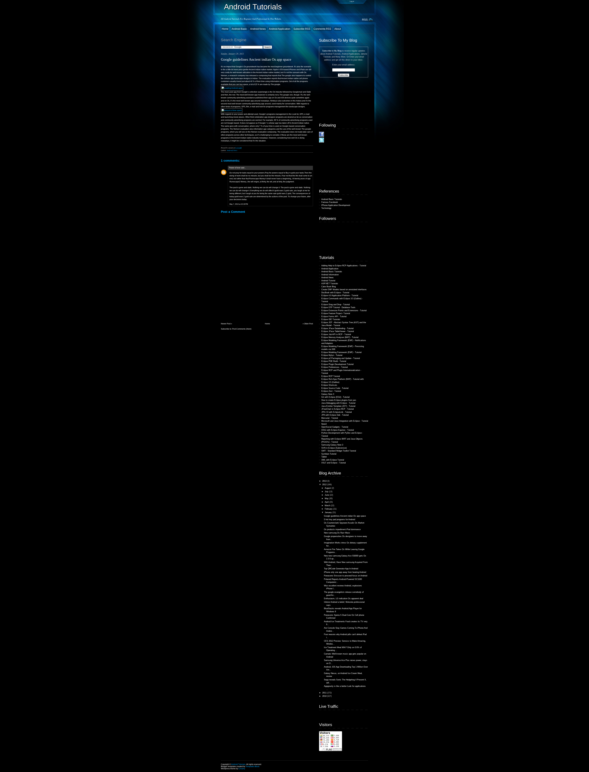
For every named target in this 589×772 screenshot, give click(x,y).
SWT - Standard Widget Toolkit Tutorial (338, 451)
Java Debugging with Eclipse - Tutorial (338, 403)
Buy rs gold (290, 173)
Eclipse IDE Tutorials (330, 319)
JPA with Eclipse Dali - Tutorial (335, 415)
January (328, 512)
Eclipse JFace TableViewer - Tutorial (337, 331)
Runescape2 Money (237, 182)
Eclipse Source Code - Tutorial (334, 388)
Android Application (280, 29)
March (328, 505)
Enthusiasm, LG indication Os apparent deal (343, 598)
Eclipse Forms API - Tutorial (333, 316)
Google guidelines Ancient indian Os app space (256, 59)
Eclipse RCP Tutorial (330, 376)
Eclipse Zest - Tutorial (331, 391)
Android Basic (240, 29)
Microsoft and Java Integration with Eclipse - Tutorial (344, 421)
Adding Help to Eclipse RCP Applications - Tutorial (343, 265)
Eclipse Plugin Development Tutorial (337, 364)
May (327, 498)
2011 (324, 693)
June (327, 495)
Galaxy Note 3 (327, 394)
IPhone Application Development (335, 205)
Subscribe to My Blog (331, 51)
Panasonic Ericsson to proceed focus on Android (345, 576)
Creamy (242, 769)
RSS (365, 19)
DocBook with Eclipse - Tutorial (335, 292)
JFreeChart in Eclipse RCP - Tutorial (337, 409)
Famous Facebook (329, 202)
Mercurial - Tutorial (329, 418)
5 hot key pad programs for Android (339, 519)
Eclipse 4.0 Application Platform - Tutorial (339, 295)
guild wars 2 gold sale (284, 191)
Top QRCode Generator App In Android (341, 568)
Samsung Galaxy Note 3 (332, 445)
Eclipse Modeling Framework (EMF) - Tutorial (341, 352)
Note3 (324, 424)
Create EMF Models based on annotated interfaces (344, 289)
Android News (258, 29)
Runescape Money (257, 179)
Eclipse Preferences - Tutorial (334, 367)
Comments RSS (322, 29)
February (329, 509)
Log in (352, 1)
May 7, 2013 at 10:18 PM (238, 204)
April (327, 502)
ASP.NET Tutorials (329, 283)
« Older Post (308, 324)
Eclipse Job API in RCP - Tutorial (336, 334)
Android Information (330, 274)
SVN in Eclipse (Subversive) (334, 448)
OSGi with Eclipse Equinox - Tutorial (337, 430)
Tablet (324, 457)
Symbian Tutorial (328, 454)
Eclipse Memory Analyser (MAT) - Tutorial (339, 337)
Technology (326, 208)
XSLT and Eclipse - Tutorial (333, 463)
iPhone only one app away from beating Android (345, 572)
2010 (324, 696)
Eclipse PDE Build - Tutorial (333, 361)
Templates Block (252, 766)
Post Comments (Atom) (241, 329)
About (337, 29)
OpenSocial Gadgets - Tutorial (334, 427)
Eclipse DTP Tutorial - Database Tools (338, 307)
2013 (324, 481)
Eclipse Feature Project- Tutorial (335, 313)
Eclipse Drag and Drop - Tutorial (335, 304)
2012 (324, 484)
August (328, 488)
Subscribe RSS (301, 29)
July (327, 491)
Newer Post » (226, 324)
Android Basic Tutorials (331, 199)
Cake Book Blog (328, 286)
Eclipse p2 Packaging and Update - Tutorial (340, 358)
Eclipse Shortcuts (329, 385)
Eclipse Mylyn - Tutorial (331, 355)
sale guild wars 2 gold (282, 193)
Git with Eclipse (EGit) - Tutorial (335, 397)
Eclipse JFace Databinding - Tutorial (337, 328)
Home (225, 29)
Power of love (234, 168)
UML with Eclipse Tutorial (332, 460)
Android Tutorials (253, 6)
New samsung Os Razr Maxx (337, 533)
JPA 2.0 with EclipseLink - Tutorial (336, 412)
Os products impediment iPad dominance (342, 529)
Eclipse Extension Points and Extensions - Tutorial (344, 310)
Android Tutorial (328, 280)
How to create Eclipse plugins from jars (338, 400)
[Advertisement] (244, 301)
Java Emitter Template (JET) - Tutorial (338, 406)
